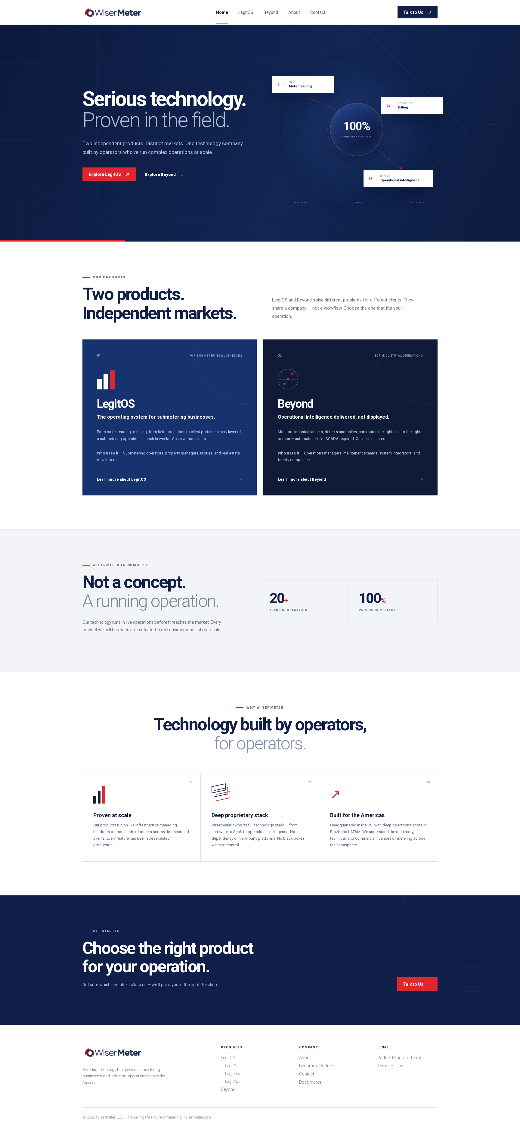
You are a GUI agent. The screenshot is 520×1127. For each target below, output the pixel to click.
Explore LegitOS (109, 174)
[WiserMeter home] (113, 12)
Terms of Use (390, 1065)
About (294, 12)
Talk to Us (417, 12)
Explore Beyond (164, 174)
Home (222, 12)
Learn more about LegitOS (169, 479)
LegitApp (233, 1081)
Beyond (271, 12)
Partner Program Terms (399, 1057)
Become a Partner (316, 1065)
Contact (317, 12)
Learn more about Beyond (350, 479)
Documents (310, 1082)
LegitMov (232, 1073)
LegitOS (245, 12)
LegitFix (231, 1065)
